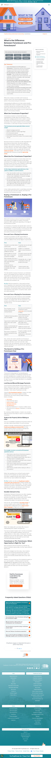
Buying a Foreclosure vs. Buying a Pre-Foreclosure (40, 57)
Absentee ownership (11, 403)
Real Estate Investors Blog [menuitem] (13, 685)
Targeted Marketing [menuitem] (37, 689)
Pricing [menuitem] (13, 679)
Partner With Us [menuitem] (13, 695)
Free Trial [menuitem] (17, 1)
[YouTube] (37, 668)
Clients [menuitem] (13, 706)
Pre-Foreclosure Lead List (15, 392)
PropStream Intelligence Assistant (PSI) (14, 427)
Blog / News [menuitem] (13, 683)
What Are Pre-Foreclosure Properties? (40, 54)
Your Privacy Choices (38, 751)
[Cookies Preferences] (2, 755)
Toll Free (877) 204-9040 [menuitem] (38, 0)
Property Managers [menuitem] (13, 716)
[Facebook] (28, 668)
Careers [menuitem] (25, 740)
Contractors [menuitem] (13, 714)
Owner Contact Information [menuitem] (37, 691)
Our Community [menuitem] (38, 720)
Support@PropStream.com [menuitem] (13, 0)
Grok (26, 55)
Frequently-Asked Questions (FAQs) (39, 66)
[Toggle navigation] (49, 5)
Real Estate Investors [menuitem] (13, 708)
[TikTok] (39, 668)
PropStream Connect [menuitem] (38, 685)
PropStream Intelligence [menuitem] (37, 679)
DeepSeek (26, 58)
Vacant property (10, 402)
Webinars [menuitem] (37, 716)
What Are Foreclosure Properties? (40, 52)
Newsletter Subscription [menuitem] (25, 733)
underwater (21, 311)
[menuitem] (28, 1)
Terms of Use (18, 751)
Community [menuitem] (25, 1)
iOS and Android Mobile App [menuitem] (37, 698)
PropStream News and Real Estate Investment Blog (14, 33)
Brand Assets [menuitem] (25, 738)
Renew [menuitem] (13, 681)
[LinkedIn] (32, 668)
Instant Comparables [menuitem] (38, 683)
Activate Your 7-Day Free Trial (16, 585)
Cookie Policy (26, 751)
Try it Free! (37, 756)
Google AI (9, 58)
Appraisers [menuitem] (13, 720)
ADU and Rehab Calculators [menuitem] (37, 693)
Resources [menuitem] (37, 706)
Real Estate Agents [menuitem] (13, 710)
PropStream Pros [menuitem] (37, 723)
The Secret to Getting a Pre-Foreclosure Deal (40, 59)
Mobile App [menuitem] (37, 710)
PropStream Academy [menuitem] (37, 712)
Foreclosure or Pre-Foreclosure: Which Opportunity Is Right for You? (40, 63)
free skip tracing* (24, 502)
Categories (45, 33)
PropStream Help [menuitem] (37, 708)
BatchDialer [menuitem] (37, 700)
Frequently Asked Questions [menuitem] (37, 718)
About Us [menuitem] (25, 732)
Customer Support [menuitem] (13, 693)
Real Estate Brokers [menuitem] (13, 712)
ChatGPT (9, 55)
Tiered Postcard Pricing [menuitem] (37, 696)
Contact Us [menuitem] (13, 691)
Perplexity (18, 55)
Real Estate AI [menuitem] (37, 681)
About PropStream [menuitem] (25, 729)
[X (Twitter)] (30, 668)
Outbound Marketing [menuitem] (38, 676)
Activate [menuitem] (20, 1)
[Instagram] (34, 668)
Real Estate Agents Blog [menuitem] (13, 687)
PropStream (9, 38)
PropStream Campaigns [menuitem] (37, 678)
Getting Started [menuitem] (13, 678)
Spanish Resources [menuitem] (13, 676)
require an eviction (8, 150)
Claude (17, 58)
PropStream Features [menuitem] (37, 673)
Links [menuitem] (13, 673)
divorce (17, 408)
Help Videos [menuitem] (37, 722)
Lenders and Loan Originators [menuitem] (13, 718)
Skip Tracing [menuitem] (37, 687)
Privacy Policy (11, 751)
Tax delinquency (10, 405)
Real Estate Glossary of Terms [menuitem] (37, 714)
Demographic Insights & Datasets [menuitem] (37, 695)
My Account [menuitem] (13, 689)
